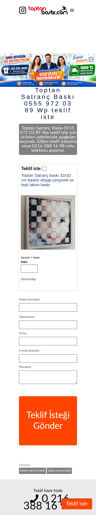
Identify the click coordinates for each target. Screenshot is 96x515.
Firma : (23, 333)
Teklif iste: (31, 169)
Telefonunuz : (27, 317)
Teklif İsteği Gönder (48, 421)
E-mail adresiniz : (29, 350)
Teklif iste (77, 503)
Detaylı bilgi (28, 279)
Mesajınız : (25, 367)
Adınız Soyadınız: (29, 299)
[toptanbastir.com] (48, 11)
